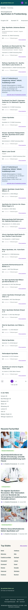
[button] (22, 3)
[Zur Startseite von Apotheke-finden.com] (7, 3)
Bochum (16, 574)
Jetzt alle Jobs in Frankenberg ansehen (16, 94)
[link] (14, 33)
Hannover (3, 571)
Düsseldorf (4, 561)
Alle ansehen (23, 545)
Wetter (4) (3, 404)
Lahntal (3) (4, 409)
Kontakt (7, 599)
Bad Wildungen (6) (6, 398)
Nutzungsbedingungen (9, 601)
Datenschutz (13, 599)
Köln (15, 554)
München (3, 554)
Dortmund (3, 564)
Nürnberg (16, 571)
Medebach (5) (4, 401)
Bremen (3, 567)
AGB (17, 601)
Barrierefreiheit (20, 599)
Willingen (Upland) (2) (7, 416)
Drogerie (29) (4, 20)
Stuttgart (16, 557)
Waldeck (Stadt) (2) (6, 414)
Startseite (3, 7)
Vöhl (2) (3, 411)
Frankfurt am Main (6, 557)
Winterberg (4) (5, 406)
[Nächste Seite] (25, 381)
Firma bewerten (22, 39)
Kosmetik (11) (14, 20)
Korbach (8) (4, 396)
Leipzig (16, 561)
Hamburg (16, 550)
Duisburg (3, 574)
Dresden (16, 567)
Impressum (22, 601)
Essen (15, 564)
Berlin (2, 550)
